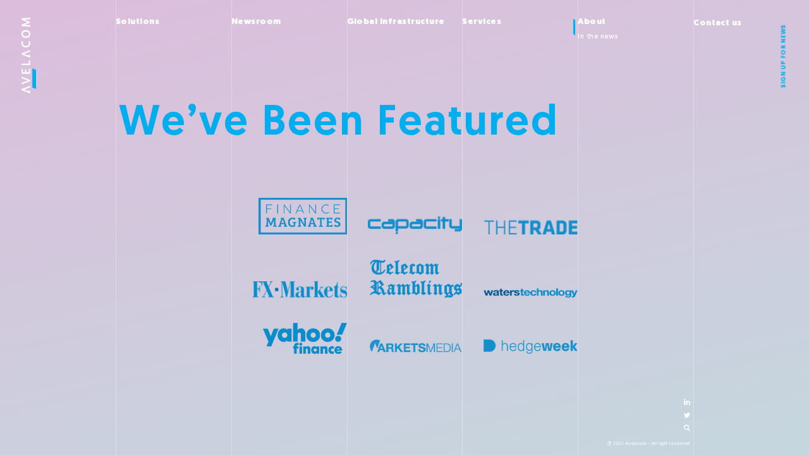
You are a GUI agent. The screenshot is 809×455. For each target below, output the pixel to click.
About (591, 22)
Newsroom (256, 22)
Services (481, 22)
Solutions (137, 22)
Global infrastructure (396, 22)
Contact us (717, 23)
